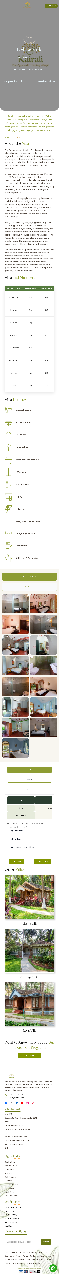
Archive (21, 1259)
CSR (7, 1252)
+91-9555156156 (16, 1095)
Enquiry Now (42, 861)
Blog (29, 1259)
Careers (13, 1252)
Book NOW (51, 6)
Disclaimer (34, 1256)
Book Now (16, 861)
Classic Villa (29, 923)
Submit (46, 1241)
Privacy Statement (20, 1263)
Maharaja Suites (29, 977)
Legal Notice (34, 1263)
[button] (18, 830)
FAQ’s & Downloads (27, 1252)
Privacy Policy (22, 1256)
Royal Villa (29, 1030)
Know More (30, 1055)
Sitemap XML (37, 1259)
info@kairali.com (17, 1097)
